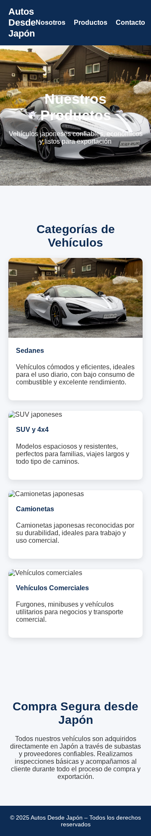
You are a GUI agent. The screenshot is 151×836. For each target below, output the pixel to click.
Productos (90, 22)
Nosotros (50, 22)
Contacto (130, 22)
